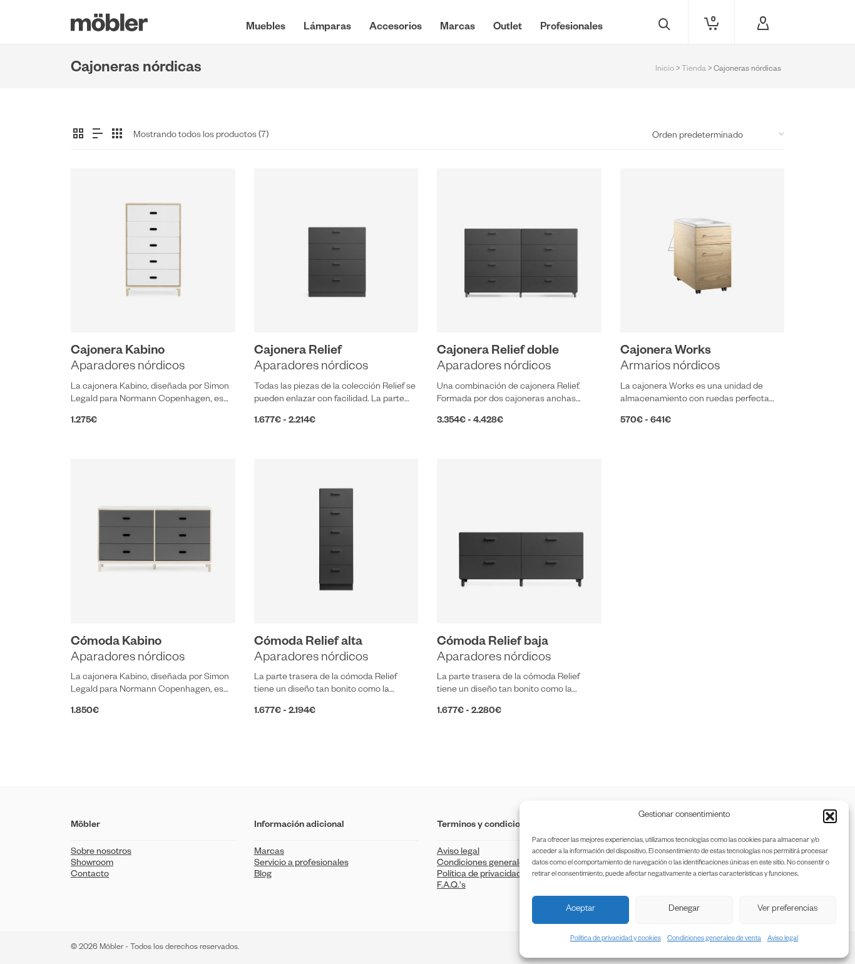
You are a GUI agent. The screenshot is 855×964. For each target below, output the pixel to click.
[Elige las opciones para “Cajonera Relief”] (283, 303)
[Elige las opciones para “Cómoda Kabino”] (99, 594)
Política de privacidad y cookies (615, 939)
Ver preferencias (787, 910)
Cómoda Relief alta (308, 643)
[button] (830, 816)
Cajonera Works (665, 352)
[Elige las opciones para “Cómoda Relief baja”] (465, 594)
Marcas (269, 853)
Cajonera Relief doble (498, 352)
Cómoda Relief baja (492, 643)
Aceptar (580, 910)
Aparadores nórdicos (128, 367)
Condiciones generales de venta (714, 939)
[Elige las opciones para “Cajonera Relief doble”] (465, 303)
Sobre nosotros (101, 853)
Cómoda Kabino (116, 643)
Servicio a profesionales (301, 864)
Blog (263, 875)
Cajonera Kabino (118, 352)
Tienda (694, 69)
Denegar (684, 910)
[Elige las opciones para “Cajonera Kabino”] (99, 303)
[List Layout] (97, 134)
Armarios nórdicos (670, 367)
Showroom (92, 864)
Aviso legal (782, 939)
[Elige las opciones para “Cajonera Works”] (649, 303)
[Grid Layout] (117, 134)
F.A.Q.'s (451, 886)
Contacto (90, 875)
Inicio (664, 69)
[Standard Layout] (78, 134)
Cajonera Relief (298, 352)
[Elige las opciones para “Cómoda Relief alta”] (283, 594)
